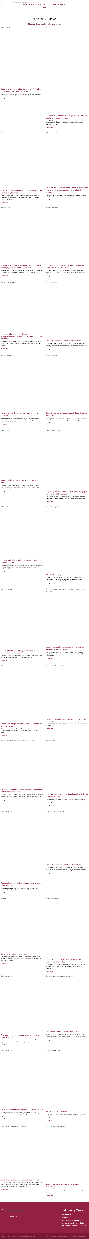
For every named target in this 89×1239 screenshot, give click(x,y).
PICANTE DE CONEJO (54, 574)
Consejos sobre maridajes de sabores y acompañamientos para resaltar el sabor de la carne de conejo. (21, 336)
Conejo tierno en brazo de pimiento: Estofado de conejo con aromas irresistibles (65, 266)
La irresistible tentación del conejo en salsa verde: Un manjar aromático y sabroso (67, 117)
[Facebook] (11, 1221)
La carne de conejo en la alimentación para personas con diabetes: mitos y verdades (22, 790)
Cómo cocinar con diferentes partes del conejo (64, 341)
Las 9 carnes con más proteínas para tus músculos (20, 1180)
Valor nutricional (35, 4)
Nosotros (61, 4)
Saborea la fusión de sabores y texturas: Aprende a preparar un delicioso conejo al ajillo (21, 90)
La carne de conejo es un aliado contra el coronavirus (22, 1109)
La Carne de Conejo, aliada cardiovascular (62, 1031)
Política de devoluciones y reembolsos (66, 1236)
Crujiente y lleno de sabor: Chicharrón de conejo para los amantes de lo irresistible (67, 492)
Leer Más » (4, 99)
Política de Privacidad (51, 1236)
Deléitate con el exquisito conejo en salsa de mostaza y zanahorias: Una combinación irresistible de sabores (67, 190)
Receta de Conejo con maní (56, 1111)
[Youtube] (20, 1221)
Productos (47, 4)
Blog (54, 4)
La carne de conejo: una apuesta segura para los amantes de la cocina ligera (65, 648)
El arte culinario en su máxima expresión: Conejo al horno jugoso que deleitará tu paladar (21, 266)
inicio (25, 4)
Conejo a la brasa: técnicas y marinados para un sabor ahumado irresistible (20, 651)
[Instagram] (15, 1221)
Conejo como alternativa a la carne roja (16, 954)
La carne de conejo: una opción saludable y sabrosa (66, 719)
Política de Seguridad (81, 1236)
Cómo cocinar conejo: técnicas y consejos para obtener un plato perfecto (64, 960)
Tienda (43, 7)
